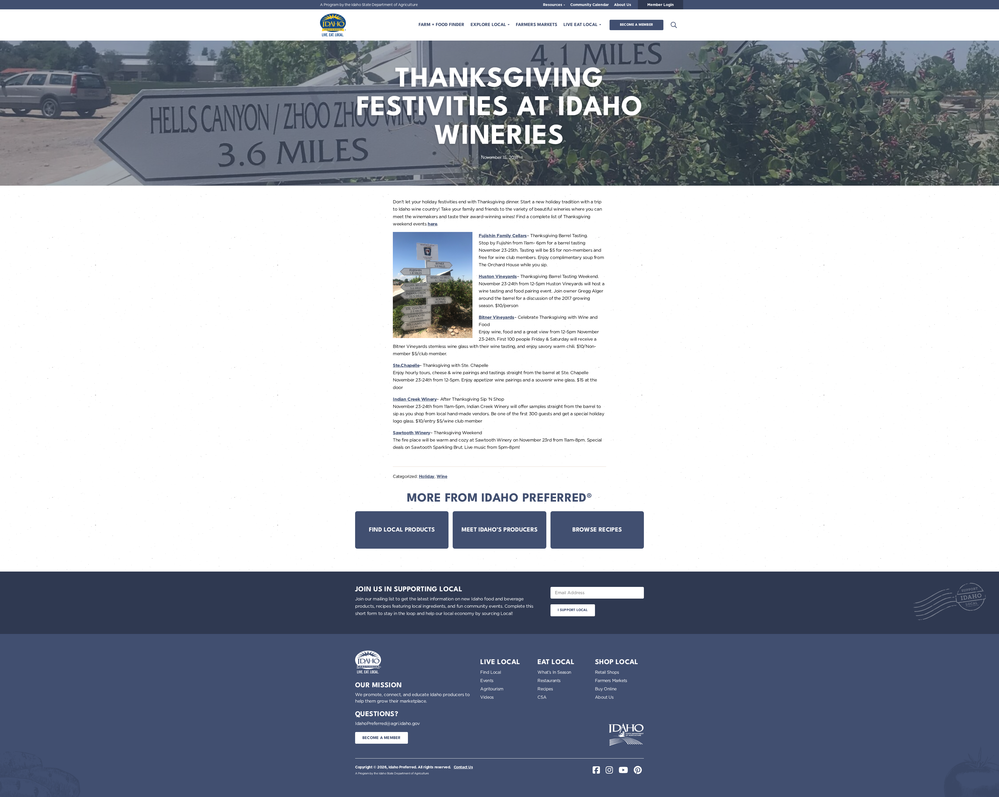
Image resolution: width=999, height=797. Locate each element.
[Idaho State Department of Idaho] (626, 734)
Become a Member (636, 25)
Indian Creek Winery (415, 399)
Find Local (490, 672)
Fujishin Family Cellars (503, 235)
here (432, 224)
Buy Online (606, 688)
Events (487, 680)
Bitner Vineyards (496, 317)
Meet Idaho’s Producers (500, 530)
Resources (553, 4)
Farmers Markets (536, 25)
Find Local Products (402, 530)
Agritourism (491, 688)
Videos (487, 697)
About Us (622, 4)
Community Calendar (589, 4)
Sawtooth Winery (411, 433)
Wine (442, 476)
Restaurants (549, 680)
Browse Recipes (597, 530)
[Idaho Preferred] (333, 25)
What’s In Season (554, 672)
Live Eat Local (581, 25)
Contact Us (463, 767)
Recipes (545, 688)
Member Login (660, 4)
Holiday (426, 476)
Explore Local (489, 25)
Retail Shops (607, 672)
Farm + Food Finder (441, 25)
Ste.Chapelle (406, 365)
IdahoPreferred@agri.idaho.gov (387, 723)
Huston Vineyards (498, 276)
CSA (541, 697)
